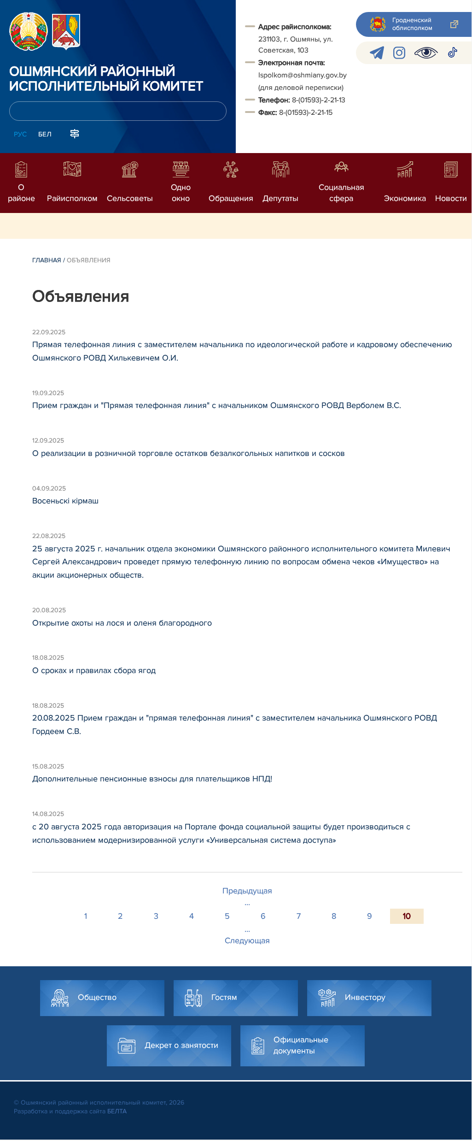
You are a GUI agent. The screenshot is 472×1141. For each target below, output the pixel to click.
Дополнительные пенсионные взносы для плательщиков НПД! (152, 779)
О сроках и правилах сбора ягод (94, 670)
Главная (46, 260)
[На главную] (28, 31)
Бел (45, 134)
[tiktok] (452, 53)
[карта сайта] (74, 133)
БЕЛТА (117, 1111)
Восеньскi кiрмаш (65, 501)
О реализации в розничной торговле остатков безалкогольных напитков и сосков (188, 453)
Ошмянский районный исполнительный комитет (106, 79)
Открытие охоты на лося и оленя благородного (122, 623)
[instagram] (399, 52)
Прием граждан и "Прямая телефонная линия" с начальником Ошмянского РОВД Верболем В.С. (216, 405)
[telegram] (377, 52)
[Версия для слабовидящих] (426, 53)
